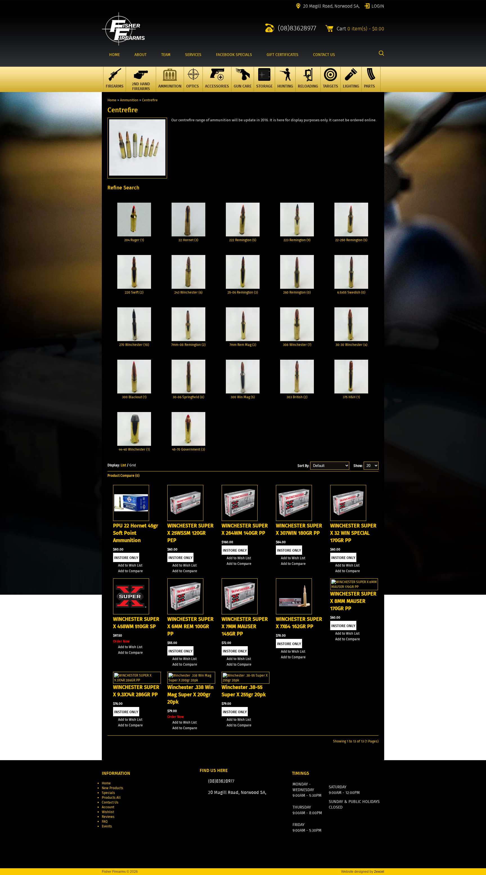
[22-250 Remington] (351, 235)
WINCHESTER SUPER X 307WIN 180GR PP (299, 529)
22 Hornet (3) (188, 240)
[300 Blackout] (134, 392)
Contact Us (110, 802)
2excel (379, 872)
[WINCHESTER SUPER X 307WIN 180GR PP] (294, 519)
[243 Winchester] (188, 287)
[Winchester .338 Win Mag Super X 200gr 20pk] (191, 680)
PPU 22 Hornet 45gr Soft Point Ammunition (135, 533)
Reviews (108, 816)
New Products (112, 788)
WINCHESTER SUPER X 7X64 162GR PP (299, 623)
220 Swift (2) (134, 292)
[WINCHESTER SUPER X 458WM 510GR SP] (131, 613)
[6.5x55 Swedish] (351, 287)
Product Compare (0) (123, 475)
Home (111, 100)
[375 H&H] (351, 392)
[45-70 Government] (188, 444)
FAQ (104, 821)
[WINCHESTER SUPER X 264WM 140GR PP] (240, 519)
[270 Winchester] (134, 339)
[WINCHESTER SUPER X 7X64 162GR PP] (294, 613)
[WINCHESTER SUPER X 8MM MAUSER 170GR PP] (354, 586)
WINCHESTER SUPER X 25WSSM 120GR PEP (190, 533)
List (123, 465)
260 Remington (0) (297, 292)
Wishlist (108, 811)
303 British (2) (297, 397)
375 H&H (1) (351, 397)
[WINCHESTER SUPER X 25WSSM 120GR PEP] (185, 519)
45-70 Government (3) (188, 449)
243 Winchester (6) (188, 292)
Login (378, 5)
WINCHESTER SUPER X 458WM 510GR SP (136, 623)
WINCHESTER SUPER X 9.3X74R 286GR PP (136, 691)
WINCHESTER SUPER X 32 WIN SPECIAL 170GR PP (353, 533)
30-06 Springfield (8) (188, 397)
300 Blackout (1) (134, 397)
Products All (111, 797)
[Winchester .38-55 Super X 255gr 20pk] (245, 680)
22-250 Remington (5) (351, 240)
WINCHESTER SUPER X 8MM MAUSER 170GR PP (353, 601)
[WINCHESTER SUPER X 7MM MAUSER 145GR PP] (240, 613)
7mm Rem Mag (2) (243, 344)
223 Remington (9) (297, 240)
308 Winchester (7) (297, 344)
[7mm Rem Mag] (243, 339)
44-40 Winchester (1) (134, 449)
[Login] (251, 809)
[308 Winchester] (297, 339)
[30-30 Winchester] (351, 339)
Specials (108, 792)
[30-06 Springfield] (188, 392)
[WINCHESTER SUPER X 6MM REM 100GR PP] (185, 613)
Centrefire (150, 100)
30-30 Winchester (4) (351, 344)
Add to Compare (130, 571)
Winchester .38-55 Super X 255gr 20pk (244, 691)
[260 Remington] (297, 287)
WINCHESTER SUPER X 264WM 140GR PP (245, 529)
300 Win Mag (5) (243, 397)
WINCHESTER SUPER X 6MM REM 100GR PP (190, 626)
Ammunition (129, 100)
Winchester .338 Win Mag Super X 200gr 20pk (190, 695)
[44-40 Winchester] (134, 444)
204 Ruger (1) (134, 240)
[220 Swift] (134, 287)
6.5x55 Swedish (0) (351, 292)
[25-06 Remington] (243, 287)
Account (108, 807)
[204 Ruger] (134, 235)
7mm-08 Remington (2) (188, 344)
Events (107, 826)
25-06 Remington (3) (243, 292)
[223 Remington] (297, 235)
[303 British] (297, 392)
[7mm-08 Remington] (188, 339)
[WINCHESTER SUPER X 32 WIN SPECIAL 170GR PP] (348, 519)
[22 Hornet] (188, 235)
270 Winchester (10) (134, 344)
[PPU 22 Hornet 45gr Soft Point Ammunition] (131, 519)
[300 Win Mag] (243, 392)
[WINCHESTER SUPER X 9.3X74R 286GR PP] (137, 680)
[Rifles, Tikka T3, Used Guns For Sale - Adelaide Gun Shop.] (123, 44)
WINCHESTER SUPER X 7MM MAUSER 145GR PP (245, 626)
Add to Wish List (130, 565)
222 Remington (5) (242, 240)
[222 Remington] (243, 235)
